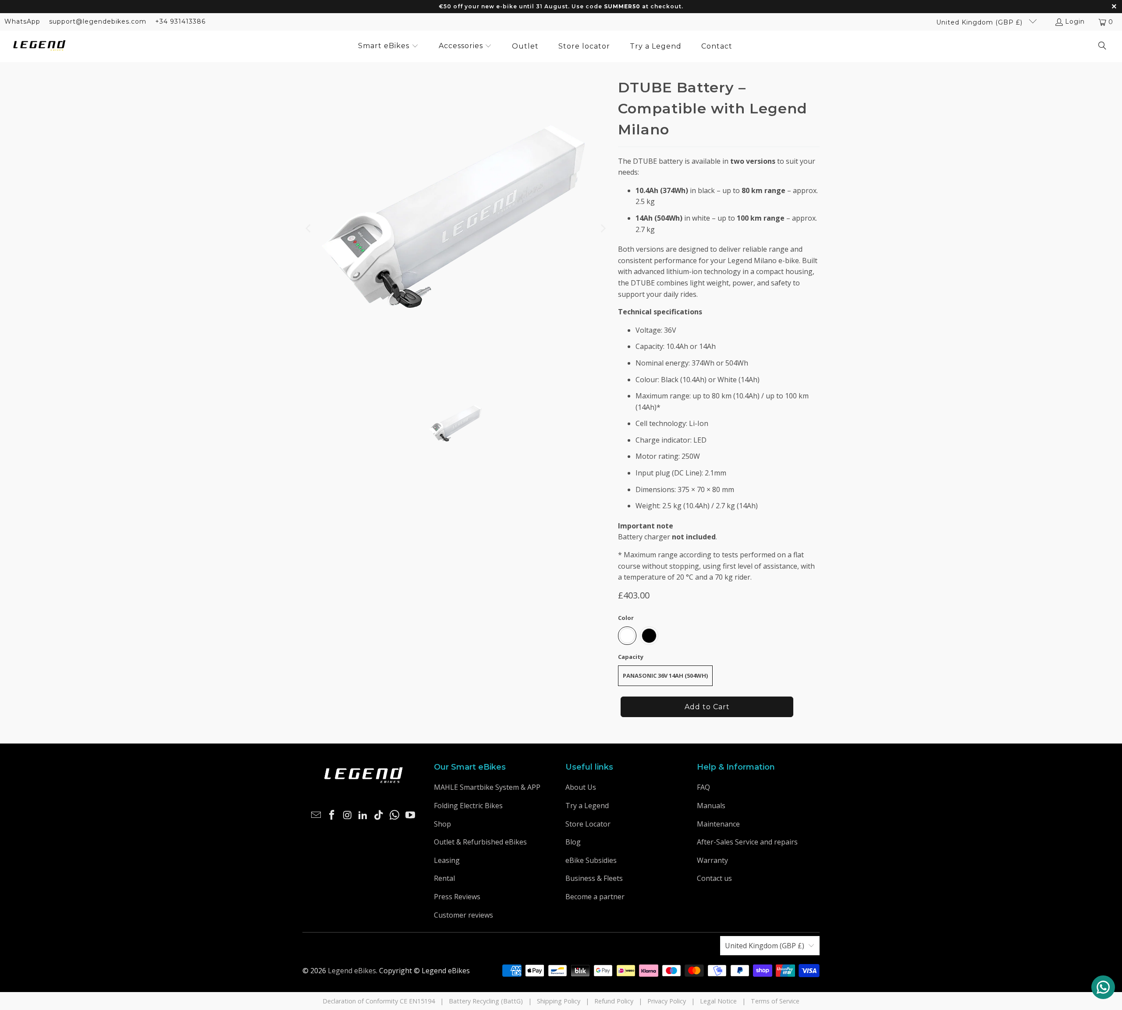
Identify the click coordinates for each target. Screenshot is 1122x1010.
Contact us (714, 878)
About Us (580, 787)
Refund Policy (613, 1001)
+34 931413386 (180, 21)
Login (1075, 21)
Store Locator (588, 824)
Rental (444, 878)
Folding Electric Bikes (468, 805)
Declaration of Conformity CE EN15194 (379, 1001)
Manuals (711, 805)
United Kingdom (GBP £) (980, 22)
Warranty (712, 860)
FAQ (703, 787)
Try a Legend (587, 805)
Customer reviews (463, 915)
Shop (442, 824)
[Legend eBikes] (39, 46)
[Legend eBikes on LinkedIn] (363, 815)
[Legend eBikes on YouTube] (410, 815)
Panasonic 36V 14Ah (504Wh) (665, 675)
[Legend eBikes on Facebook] (332, 815)
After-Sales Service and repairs (747, 842)
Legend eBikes (352, 970)
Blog (573, 842)
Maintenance (718, 824)
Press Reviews (457, 896)
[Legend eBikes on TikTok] (379, 815)
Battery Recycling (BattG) (486, 1001)
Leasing (447, 860)
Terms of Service (775, 1001)
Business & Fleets (594, 878)
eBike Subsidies (591, 860)
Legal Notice (718, 1001)
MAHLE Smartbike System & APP (487, 787)
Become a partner (595, 896)
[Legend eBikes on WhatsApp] (394, 815)
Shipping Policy (558, 1001)
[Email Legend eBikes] (316, 815)
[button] (388, 46)
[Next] (603, 228)
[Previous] (309, 228)
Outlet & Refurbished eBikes (480, 842)
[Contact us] (1103, 987)
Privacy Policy (666, 1001)
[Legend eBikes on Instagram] (347, 815)
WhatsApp (22, 21)
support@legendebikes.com (97, 21)
